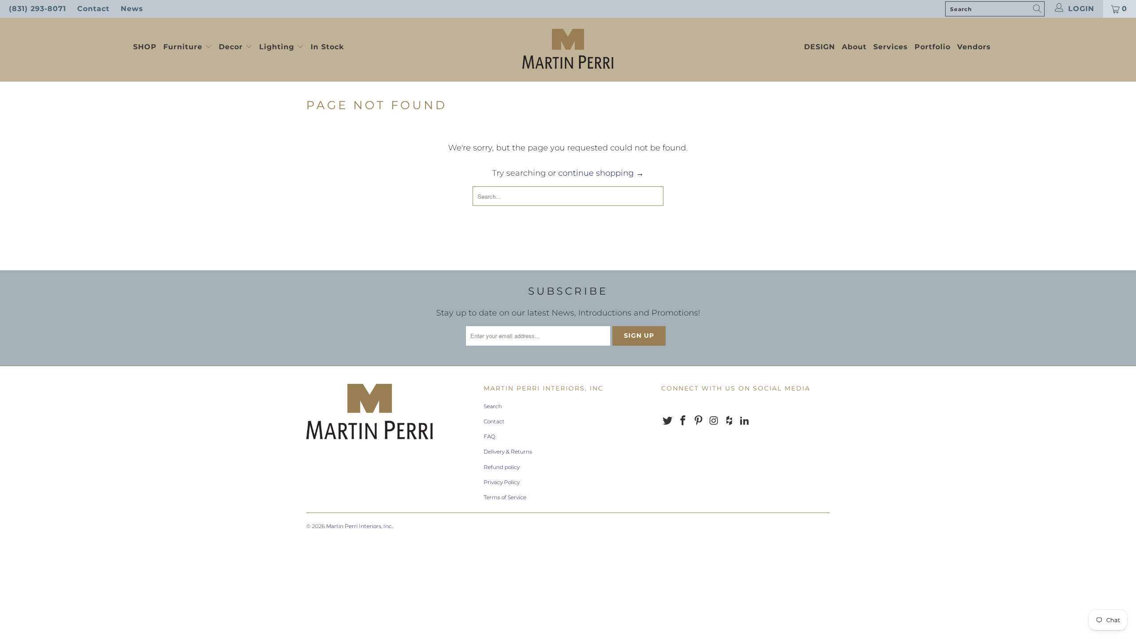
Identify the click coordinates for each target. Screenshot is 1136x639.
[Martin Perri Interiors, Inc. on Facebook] (683, 421)
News (132, 8)
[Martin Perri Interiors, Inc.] (568, 50)
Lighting (278, 47)
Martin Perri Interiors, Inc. (359, 526)
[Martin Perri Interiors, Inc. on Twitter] (667, 421)
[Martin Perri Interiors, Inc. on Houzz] (729, 421)
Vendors (974, 47)
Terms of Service (505, 497)
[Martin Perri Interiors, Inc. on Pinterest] (698, 421)
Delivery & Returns (508, 451)
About (854, 47)
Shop (145, 47)
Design (819, 47)
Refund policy (502, 467)
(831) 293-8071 (37, 8)
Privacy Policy (502, 482)
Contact (93, 8)
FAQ (489, 436)
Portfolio (933, 47)
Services (890, 47)
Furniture (182, 47)
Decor (232, 47)
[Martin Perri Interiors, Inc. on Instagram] (714, 421)
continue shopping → (601, 173)
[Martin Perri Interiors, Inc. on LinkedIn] (744, 421)
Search (493, 406)
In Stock (327, 47)
